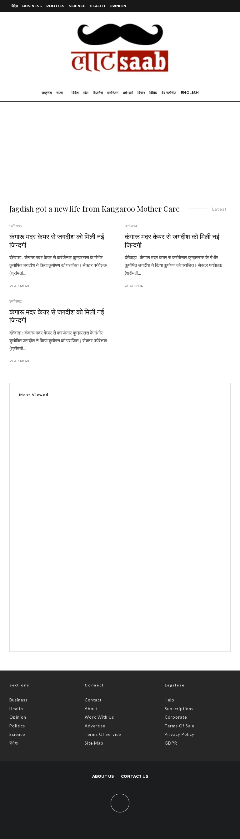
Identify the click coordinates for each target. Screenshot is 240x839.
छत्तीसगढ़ (15, 226)
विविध (153, 92)
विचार (141, 92)
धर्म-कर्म (128, 92)
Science (77, 6)
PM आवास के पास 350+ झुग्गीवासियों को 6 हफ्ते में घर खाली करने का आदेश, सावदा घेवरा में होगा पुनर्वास (131, 602)
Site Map (94, 743)
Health (97, 6)
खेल (85, 92)
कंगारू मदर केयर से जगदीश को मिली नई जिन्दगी (56, 240)
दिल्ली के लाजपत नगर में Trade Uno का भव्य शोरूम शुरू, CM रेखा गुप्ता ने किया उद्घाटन (95, 550)
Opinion (117, 6)
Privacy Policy (179, 734)
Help (169, 699)
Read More (19, 286)
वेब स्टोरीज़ (169, 92)
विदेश (15, 6)
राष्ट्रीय (47, 92)
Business (32, 6)
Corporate (176, 717)
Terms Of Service (103, 734)
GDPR (171, 743)
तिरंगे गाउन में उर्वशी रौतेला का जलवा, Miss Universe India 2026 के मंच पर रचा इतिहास (122, 632)
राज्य (59, 92)
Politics (55, 6)
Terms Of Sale (179, 725)
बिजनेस (98, 92)
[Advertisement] (120, 148)
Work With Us (99, 717)
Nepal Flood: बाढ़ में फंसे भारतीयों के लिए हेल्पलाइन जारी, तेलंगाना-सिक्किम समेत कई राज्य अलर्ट (127, 572)
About (91, 708)
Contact (93, 699)
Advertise (95, 725)
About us (103, 776)
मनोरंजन (112, 92)
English (190, 92)
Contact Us (134, 776)
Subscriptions (179, 708)
